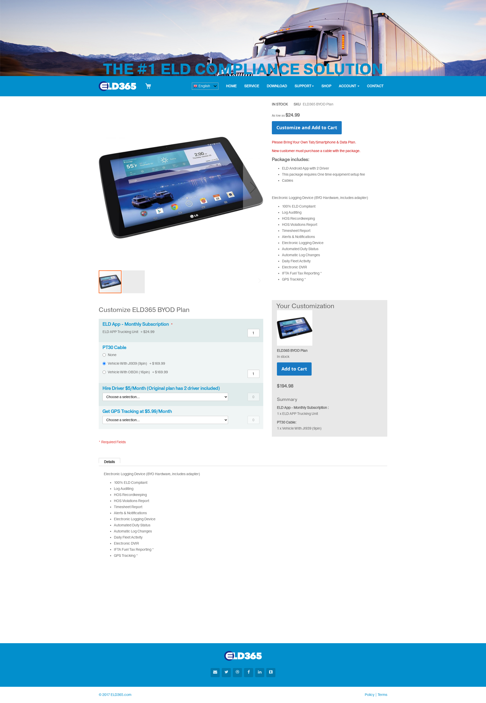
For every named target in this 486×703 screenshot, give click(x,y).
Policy (369, 695)
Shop (326, 86)
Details (109, 461)
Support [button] (303, 86)
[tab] (109, 460)
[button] (253, 187)
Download (277, 86)
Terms (382, 695)
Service (251, 86)
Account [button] (348, 86)
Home (231, 86)
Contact (375, 86)
